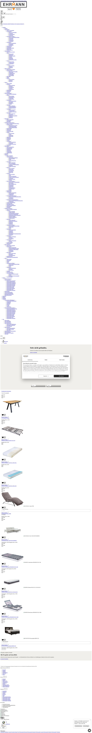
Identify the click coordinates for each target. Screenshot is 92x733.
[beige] (4, 642)
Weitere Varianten (4, 417)
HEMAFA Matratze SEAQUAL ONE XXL (9, 462)
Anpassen (45, 376)
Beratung (4, 679)
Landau (4, 693)
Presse (4, 674)
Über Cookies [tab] (62, 359)
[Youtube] (2, 718)
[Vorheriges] (1, 25)
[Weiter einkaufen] (4, 338)
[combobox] (11, 14)
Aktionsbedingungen (6, 685)
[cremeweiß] (5, 642)
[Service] (1, 15)
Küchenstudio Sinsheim (7, 699)
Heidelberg (4, 692)
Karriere (4, 670)
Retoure (4, 683)
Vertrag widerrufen (6, 686)
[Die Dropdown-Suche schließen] (4, 13)
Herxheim (13, 732)
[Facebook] (0, 718)
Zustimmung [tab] (30, 359)
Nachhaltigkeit (5, 672)
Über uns (4, 673)
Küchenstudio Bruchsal (6, 696)
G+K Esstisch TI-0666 (5, 418)
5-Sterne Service (5, 681)
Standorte (4, 671)
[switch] (4, 727)
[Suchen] (1, 13)
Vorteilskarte (5, 682)
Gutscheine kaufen (6, 684)
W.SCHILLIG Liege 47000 (6, 513)
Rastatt (16, 732)
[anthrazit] (3, 642)
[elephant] (3, 510)
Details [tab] (46, 359)
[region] (46, 520)
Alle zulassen (61, 376)
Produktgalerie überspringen (6, 391)
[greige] (4, 510)
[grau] (6, 642)
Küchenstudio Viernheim (7, 700)
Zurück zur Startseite (33, 352)
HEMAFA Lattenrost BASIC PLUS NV (8, 440)
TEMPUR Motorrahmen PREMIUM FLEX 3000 (9, 617)
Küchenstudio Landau (6, 698)
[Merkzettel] (1, 19)
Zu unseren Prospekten (4, 658)
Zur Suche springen (12, 0)
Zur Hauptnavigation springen (21, 0)
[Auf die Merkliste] (3, 415)
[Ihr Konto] (1, 21)
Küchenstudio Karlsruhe (7, 697)
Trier (3, 695)
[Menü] (1, 11)
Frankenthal (5, 691)
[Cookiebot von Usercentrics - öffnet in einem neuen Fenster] (64, 356)
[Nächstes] (1, 336)
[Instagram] (3, 718)
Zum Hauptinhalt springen (4, 0)
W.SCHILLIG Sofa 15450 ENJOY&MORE (9, 540)
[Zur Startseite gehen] (13, 9)
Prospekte (4, 669)
